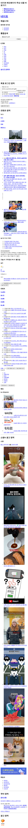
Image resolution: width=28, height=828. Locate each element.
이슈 (6, 788)
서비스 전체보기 (5, 811)
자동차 (5, 64)
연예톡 (2, 302)
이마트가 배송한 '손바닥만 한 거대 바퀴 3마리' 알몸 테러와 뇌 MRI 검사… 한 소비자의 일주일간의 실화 (15, 325)
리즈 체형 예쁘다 (15, 355)
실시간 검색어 (5, 69)
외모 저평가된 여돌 (16, 344)
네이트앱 (6, 28)
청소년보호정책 (15, 807)
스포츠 (2, 121)
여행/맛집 (6, 374)
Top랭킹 (3, 292)
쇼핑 (5, 59)
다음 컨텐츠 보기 (20, 368)
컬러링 (5, 785)
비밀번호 (19, 90)
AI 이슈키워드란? (5, 251)
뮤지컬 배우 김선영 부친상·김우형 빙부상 (15, 172)
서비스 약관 (18, 805)
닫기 (18, 256)
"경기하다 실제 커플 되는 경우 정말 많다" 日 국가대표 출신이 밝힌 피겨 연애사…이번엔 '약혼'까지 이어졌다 (15, 169)
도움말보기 (12, 103)
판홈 (2, 368)
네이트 (4, 16)
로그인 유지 (5, 94)
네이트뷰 (6, 63)
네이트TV (6, 782)
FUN (5, 376)
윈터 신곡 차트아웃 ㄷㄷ (17, 308)
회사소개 (6, 805)
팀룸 (5, 61)
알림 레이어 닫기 (5, 106)
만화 (5, 54)
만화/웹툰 (6, 377)
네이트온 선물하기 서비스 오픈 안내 (11, 801)
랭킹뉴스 (3, 127)
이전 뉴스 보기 (17, 283)
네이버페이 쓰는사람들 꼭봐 (18, 334)
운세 (5, 56)
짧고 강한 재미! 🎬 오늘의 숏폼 (9, 444)
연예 (2, 124)
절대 (12, 350)
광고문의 (12, 805)
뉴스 (5, 48)
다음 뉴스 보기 (4, 285)
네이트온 (6, 29)
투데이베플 (7, 278)
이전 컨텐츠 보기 (11, 368)
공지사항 (4, 797)
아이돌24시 (13, 278)
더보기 (5, 66)
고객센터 (22, 807)
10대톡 (2, 298)
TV (4, 53)
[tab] (15, 373)
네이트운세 (7, 783)
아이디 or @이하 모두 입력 (9, 89)
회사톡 (2, 305)
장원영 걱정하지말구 (16, 349)
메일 (5, 46)
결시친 (2, 295)
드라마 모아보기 (21, 278)
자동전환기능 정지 (8, 283)
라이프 (5, 379)
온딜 (5, 50)
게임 (5, 58)
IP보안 (12, 94)
